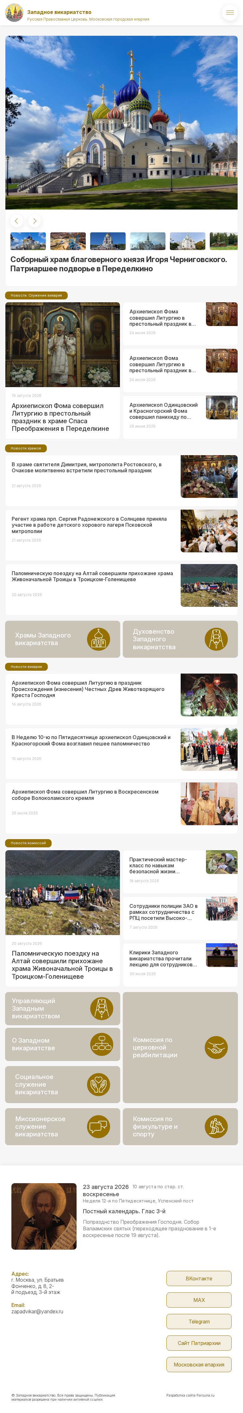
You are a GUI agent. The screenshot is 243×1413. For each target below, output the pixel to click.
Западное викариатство (59, 12)
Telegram (199, 1321)
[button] (16, 221)
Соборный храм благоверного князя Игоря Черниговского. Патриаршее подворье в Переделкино (118, 264)
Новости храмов (26, 448)
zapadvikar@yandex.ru (37, 1311)
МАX (199, 1300)
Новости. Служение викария (36, 295)
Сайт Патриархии (199, 1343)
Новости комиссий (28, 843)
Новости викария (26, 666)
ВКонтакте (199, 1278)
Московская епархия (199, 1364)
